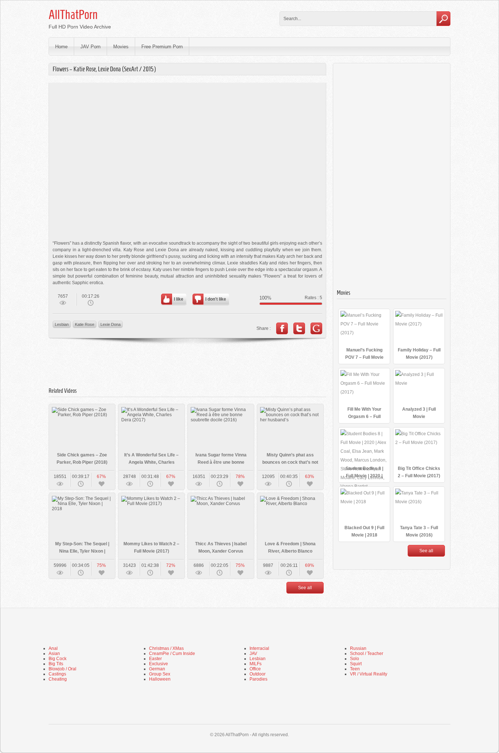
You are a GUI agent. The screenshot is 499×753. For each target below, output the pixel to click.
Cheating (58, 679)
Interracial (259, 648)
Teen (355, 668)
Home (61, 46)
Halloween (160, 679)
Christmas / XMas (166, 648)
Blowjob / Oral (62, 668)
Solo (354, 658)
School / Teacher (366, 653)
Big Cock (57, 658)
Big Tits (56, 663)
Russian (358, 648)
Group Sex (159, 674)
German (157, 668)
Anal (53, 648)
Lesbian (62, 324)
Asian (54, 653)
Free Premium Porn (162, 46)
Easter (155, 658)
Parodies (258, 679)
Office (255, 668)
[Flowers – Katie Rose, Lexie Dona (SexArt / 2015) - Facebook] (282, 328)
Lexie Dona (110, 324)
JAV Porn (90, 46)
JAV (253, 653)
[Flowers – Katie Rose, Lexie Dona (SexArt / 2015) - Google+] (316, 328)
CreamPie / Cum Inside (172, 653)
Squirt (356, 663)
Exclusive (158, 663)
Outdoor (258, 674)
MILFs (256, 663)
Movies (121, 46)
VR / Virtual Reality (368, 674)
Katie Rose (84, 324)
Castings (57, 674)
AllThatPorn (73, 15)
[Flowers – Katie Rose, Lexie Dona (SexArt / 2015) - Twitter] (299, 328)
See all (305, 587)
